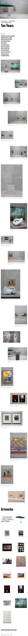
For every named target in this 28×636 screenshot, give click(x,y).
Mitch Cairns (5, 46)
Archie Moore (5, 41)
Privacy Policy (3, 634)
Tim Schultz (5, 53)
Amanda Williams (6, 37)
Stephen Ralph (6, 52)
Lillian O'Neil (5, 44)
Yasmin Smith (5, 55)
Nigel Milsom (5, 48)
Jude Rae (4, 43)
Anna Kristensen (6, 39)
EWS (11, 634)
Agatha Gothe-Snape (8, 36)
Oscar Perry (5, 50)
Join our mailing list (9, 630)
